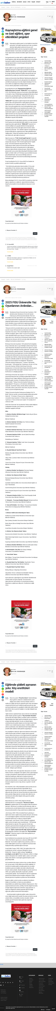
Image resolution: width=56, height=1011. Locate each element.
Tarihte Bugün (42, 986)
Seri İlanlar (41, 989)
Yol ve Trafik (41, 980)
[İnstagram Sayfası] (6, 982)
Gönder (35, 233)
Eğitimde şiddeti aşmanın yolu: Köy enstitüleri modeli (48, 74)
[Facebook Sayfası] (1, 982)
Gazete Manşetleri (41, 993)
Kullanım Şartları (4, 997)
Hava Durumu (42, 978)
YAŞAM (33, 2)
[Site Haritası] (1, 985)
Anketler (50, 980)
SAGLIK (24, 2)
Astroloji (50, 984)
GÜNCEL (14, 2)
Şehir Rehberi (41, 990)
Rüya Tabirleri (51, 983)
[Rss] (13, 982)
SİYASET (38, 2)
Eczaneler (41, 983)
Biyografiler (50, 981)
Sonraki (1, 964)
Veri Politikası (3, 993)
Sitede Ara (50, 978)
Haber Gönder (3, 1000)
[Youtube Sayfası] (8, 982)
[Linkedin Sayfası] (11, 982)
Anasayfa (3, 7)
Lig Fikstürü (41, 984)
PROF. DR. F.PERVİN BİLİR (15, 7)
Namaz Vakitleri (42, 981)
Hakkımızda (3, 990)
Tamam (48, 1009)
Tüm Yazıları (50, 120)
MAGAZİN (31, 987)
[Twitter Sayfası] (4, 982)
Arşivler (23, 987)
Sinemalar (41, 987)
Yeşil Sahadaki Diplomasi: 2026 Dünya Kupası (48, 62)
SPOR (29, 2)
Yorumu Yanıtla (10, 251)
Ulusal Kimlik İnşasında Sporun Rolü (48, 90)
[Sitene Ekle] (4, 985)
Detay (43, 1009)
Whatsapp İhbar (4, 998)
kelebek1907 (13, 19)
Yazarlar (8, 7)
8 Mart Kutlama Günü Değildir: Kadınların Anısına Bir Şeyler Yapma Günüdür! (48, 113)
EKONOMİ (19, 2)
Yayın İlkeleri (3, 991)
